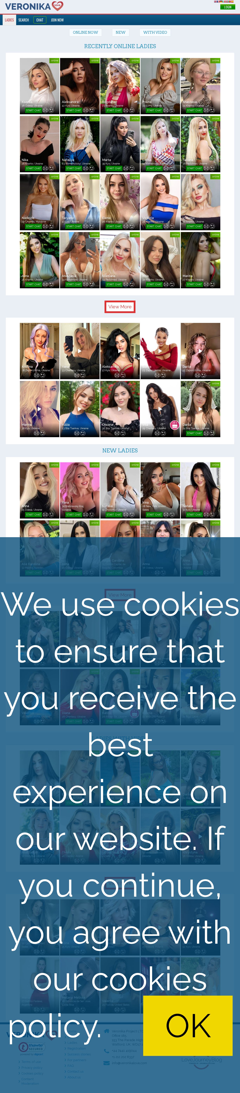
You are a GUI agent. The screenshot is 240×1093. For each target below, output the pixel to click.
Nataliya (68, 160)
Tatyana (68, 218)
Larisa (146, 160)
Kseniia (27, 102)
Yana (65, 366)
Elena (106, 218)
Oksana (107, 424)
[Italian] (223, 2)
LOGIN (227, 7)
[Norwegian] (226, 2)
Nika (25, 160)
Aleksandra (70, 102)
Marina (188, 276)
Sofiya (146, 366)
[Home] (34, 6)
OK (188, 1026)
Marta (106, 160)
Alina (25, 276)
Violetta (188, 218)
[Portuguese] (229, 2)
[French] (218, 2)
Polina (146, 102)
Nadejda (28, 218)
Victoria (148, 218)
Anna (25, 506)
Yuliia (66, 424)
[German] (221, 2)
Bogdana (108, 102)
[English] (215, 2)
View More (120, 306)
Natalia (107, 506)
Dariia (187, 366)
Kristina (27, 366)
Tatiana (188, 160)
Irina (145, 276)
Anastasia (190, 102)
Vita (145, 424)
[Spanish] (232, 2)
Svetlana (108, 276)
